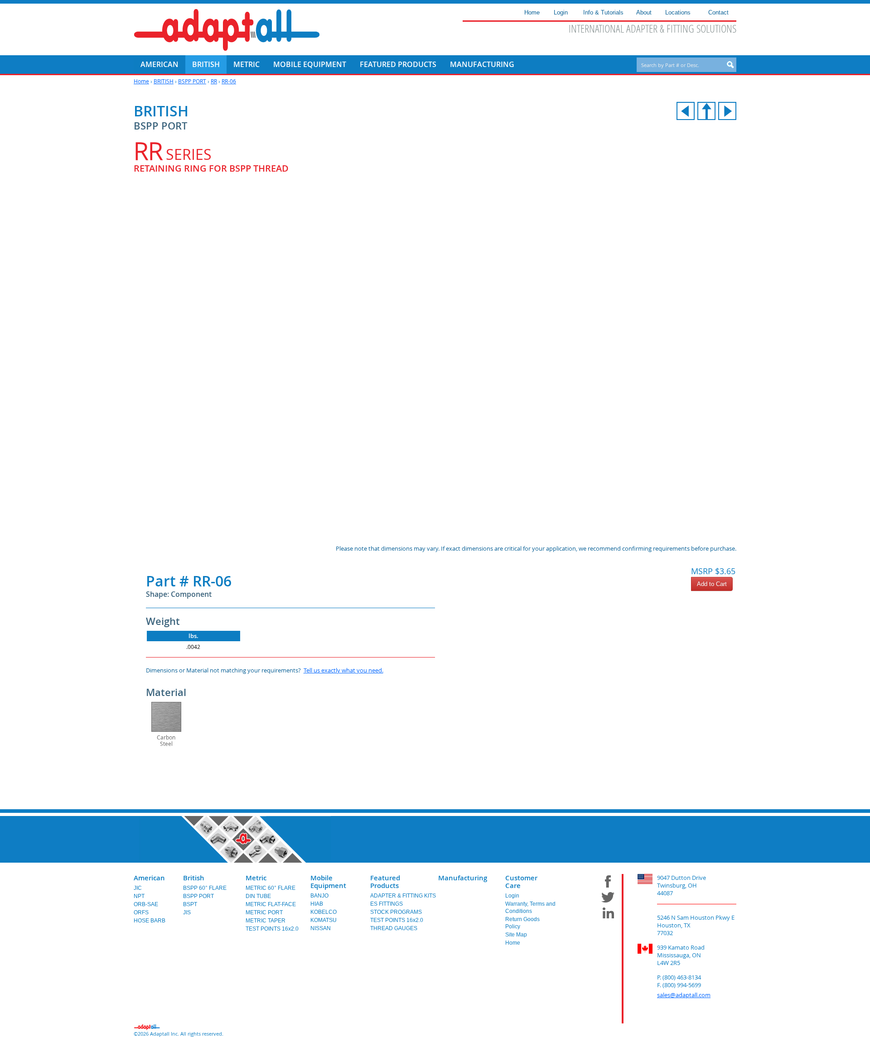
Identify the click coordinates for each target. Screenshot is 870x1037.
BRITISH (164, 81)
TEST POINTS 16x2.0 (272, 929)
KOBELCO (323, 912)
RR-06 (229, 81)
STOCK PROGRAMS (396, 912)
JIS (187, 912)
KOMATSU (323, 920)
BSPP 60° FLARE (205, 888)
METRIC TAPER (265, 920)
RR (214, 81)
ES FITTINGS (386, 904)
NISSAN (320, 928)
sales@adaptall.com (683, 995)
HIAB (316, 904)
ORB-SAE (146, 904)
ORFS (141, 912)
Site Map (516, 934)
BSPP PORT (192, 81)
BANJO (319, 896)
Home (141, 81)
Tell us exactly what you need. (343, 670)
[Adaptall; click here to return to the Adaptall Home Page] (227, 30)
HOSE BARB (149, 920)
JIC (138, 888)
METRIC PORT (264, 912)
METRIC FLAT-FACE (271, 904)
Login (512, 896)
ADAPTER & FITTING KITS (403, 896)
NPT (139, 896)
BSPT (190, 904)
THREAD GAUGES (393, 928)
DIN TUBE (258, 896)
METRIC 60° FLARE (270, 888)
